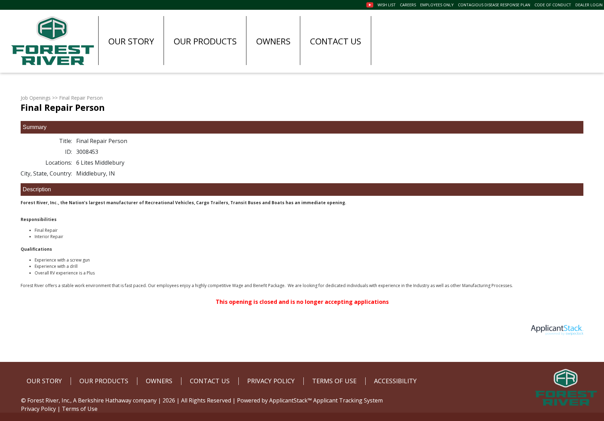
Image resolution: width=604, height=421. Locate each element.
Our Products (205, 41)
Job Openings (36, 97)
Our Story (131, 41)
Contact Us (335, 41)
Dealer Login (589, 4)
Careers (408, 4)
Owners (273, 41)
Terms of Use (80, 409)
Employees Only (437, 4)
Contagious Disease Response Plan (494, 4)
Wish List (387, 4)
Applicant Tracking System (348, 400)
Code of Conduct (552, 4)
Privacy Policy (38, 409)
